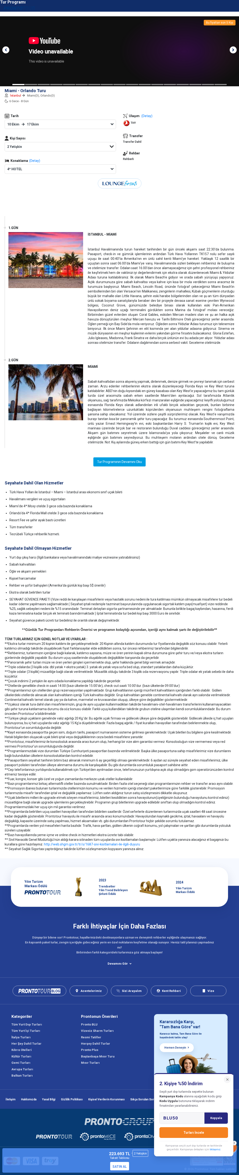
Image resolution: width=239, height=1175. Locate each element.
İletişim (10, 1099)
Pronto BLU (89, 1024)
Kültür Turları (21, 1056)
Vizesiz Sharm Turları (97, 1030)
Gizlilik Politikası (72, 1099)
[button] (5, 49)
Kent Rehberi (171, 991)
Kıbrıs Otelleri (21, 1050)
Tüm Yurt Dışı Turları (26, 1024)
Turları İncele (193, 1132)
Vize (210, 991)
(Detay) (34, 161)
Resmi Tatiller (91, 1037)
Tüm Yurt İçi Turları (25, 1030)
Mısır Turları (90, 1062)
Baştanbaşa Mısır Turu (98, 1056)
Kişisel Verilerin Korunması (106, 1099)
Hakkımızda (28, 1099)
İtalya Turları (21, 1037)
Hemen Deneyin (175, 1047)
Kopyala (216, 1118)
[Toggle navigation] (233, 8)
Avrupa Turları (22, 1069)
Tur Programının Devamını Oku (119, 462)
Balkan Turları (22, 1075)
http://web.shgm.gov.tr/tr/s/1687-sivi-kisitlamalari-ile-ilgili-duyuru (92, 844)
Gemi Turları (20, 1062)
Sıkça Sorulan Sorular (144, 1099)
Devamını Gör (118, 963)
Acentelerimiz (91, 991)
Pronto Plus (89, 1050)
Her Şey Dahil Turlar (26, 1043)
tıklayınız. (215, 1149)
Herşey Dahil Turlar (95, 1043)
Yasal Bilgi (48, 1099)
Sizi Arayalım (132, 991)
